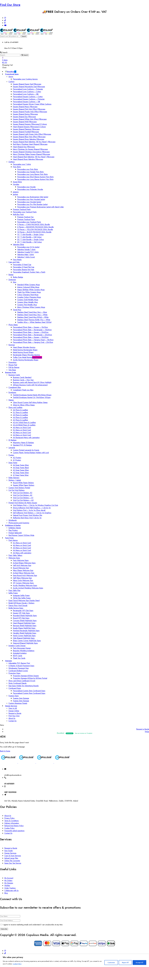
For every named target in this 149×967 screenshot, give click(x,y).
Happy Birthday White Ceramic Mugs (31, 289)
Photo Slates (13, 324)
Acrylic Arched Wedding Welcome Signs (28, 588)
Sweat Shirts (17, 182)
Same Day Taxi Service (12, 863)
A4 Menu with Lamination (22, 553)
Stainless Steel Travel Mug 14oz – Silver (32, 312)
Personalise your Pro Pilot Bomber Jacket (32, 204)
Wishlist (7, 885)
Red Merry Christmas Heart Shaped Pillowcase (30, 144)
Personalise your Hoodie (26, 187)
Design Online (14, 711)
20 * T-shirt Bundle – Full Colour (29, 242)
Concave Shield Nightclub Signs (25, 620)
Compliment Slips (15, 387)
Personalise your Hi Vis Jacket (28, 247)
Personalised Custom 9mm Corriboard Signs (29, 693)
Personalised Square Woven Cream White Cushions (32, 104)
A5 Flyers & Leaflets (20, 415)
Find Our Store (10, 5)
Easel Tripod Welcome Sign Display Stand (24, 600)
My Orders (8, 880)
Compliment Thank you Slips (23, 390)
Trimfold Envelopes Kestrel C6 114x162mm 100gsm (32, 397)
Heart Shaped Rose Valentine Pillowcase (28, 159)
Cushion (11, 81)
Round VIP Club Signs (21, 618)
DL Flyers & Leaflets (20, 412)
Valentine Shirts (18, 244)
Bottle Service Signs (16, 608)
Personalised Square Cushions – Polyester (29, 99)
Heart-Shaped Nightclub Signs (24, 623)
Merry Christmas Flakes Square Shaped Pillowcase (31, 154)
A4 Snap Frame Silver (21, 465)
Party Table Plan (14, 590)
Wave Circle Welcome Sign (23, 580)
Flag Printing (13, 530)
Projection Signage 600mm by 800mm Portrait (30, 678)
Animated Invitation (20, 653)
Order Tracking (9, 888)
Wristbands (13, 520)
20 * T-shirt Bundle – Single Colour (30, 239)
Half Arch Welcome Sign (22, 565)
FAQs (147, 731)
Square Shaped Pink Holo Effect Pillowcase (29, 109)
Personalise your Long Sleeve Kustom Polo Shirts (35, 179)
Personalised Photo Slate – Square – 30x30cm (30, 337)
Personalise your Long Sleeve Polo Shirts (32, 174)
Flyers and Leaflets (15, 407)
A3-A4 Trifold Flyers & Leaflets (24, 422)
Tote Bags (12, 370)
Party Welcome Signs (21, 560)
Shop (13, 71)
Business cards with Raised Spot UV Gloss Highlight (32, 382)
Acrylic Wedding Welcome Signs (25, 585)
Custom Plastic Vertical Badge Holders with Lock (31, 452)
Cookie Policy (17, 964)
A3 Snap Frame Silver (21, 470)
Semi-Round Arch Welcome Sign (25, 575)
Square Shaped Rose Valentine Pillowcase (28, 139)
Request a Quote (15, 713)
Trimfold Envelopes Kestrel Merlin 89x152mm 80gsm (32, 395)
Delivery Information (11, 823)
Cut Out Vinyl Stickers (17, 490)
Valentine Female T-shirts (26, 249)
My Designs (8, 883)
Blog (6, 893)
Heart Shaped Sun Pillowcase (24, 147)
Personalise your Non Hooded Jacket (31, 199)
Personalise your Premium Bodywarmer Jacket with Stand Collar (40, 207)
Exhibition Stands (15, 528)
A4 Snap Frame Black (21, 467)
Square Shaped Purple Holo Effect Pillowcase (30, 111)
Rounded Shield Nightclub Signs (25, 615)
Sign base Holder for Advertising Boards (24, 685)
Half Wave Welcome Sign (22, 578)
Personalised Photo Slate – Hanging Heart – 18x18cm (33, 340)
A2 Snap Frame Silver (21, 472)
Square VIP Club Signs (21, 613)
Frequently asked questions (14, 830)
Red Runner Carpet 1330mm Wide (21, 535)
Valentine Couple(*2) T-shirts (28, 252)
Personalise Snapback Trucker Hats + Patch (29, 272)
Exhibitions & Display (13, 525)
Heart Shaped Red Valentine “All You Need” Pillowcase (33, 157)
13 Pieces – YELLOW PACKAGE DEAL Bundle (35, 229)
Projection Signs (14, 673)
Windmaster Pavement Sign (19, 668)
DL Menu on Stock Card (22, 430)
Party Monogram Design (22, 648)
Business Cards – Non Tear (23, 380)
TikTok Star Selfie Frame (22, 598)
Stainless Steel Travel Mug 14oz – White (32, 314)
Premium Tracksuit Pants (22, 209)
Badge (11, 274)
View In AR (13, 708)
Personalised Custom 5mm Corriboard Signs (29, 690)
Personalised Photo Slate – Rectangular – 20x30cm (32, 335)
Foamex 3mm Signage (21, 698)
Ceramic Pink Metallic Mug (27, 304)
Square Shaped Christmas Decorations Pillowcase (31, 152)
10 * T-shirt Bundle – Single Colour (30, 234)
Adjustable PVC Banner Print (19, 663)
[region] (74, 960)
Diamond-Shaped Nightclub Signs (25, 643)
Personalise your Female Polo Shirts (30, 172)
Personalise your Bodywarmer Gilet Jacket (32, 197)
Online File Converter (12, 860)
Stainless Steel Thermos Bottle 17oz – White (33, 319)
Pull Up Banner (14, 367)
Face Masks (17, 259)
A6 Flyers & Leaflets (20, 410)
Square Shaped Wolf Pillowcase (25, 121)
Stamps (11, 400)
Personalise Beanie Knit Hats (23, 269)
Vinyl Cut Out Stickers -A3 (22, 492)
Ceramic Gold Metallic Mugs (27, 299)
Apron (11, 76)
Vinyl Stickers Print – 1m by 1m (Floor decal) (29, 510)
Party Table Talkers (15, 555)
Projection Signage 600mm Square (26, 675)
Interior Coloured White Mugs (28, 287)
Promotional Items (12, 74)
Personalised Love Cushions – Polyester (28, 89)
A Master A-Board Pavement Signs (21, 665)
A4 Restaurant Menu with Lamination (26, 437)
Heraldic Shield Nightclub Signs (24, 633)
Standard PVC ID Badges (22, 445)
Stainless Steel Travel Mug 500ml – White (33, 317)
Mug (14, 282)
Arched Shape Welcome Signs (24, 563)
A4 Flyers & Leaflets (20, 417)
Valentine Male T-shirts (25, 254)
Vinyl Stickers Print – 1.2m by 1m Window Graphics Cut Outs (35, 505)
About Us (12, 718)
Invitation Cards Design (17, 645)
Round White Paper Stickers (23, 482)
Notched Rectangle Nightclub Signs (26, 630)
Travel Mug (17, 309)
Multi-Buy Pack (18, 214)
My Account (8, 878)
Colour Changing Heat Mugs (27, 294)
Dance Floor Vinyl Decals (18, 605)
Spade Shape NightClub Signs (24, 628)
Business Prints (10, 372)
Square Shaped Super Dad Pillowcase (27, 84)
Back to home (5, 751)
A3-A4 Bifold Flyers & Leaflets (24, 425)
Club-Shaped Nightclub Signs (24, 638)
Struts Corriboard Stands (18, 683)
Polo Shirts (17, 167)
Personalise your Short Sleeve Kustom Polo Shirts (35, 177)
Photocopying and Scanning (19, 523)
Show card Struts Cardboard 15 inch (22, 680)
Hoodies (16, 184)
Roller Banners (14, 477)
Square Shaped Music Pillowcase (25, 106)
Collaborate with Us (11, 890)
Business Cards (14, 375)
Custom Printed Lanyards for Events (26, 450)
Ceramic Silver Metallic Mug (27, 302)
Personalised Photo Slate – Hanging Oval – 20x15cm (33, 342)
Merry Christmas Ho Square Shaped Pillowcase (30, 149)
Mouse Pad (13, 365)
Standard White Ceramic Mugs (28, 284)
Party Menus (13, 540)
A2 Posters (17, 457)
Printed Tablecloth (15, 533)
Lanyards (12, 447)
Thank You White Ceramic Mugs (29, 292)
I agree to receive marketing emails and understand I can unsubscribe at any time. (32, 924)
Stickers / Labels (15, 480)
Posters (11, 455)
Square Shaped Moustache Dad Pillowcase (29, 86)
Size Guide (8, 850)
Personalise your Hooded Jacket (29, 202)
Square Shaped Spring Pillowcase (25, 114)
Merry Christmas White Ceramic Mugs (31, 307)
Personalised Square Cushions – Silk (26, 101)
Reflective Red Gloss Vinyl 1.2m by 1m (27, 518)
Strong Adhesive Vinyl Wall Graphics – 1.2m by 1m (32, 507)
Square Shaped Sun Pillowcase (24, 116)
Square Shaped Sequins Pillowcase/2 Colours (30, 124)
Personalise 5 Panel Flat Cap (23, 267)
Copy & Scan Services (12, 855)
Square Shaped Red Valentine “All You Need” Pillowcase (34, 141)
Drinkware (12, 279)
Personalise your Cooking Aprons (25, 79)
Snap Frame (13, 462)
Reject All (125, 962)
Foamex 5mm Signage (21, 701)
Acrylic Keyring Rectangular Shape (25, 360)
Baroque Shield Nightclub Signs (24, 625)
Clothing (12, 162)
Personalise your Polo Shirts (27, 169)
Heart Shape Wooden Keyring (24, 347)
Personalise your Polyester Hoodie (30, 189)
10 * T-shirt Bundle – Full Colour (29, 237)
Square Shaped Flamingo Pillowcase (26, 129)
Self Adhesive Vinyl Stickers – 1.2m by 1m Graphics (32, 513)
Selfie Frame (13, 593)
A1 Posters (17, 460)
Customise (111, 962)
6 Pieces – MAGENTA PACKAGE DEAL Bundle (35, 227)
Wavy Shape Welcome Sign (23, 570)
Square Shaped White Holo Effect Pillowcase (30, 119)
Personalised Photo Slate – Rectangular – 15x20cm (32, 330)
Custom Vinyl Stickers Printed (19, 487)
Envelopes (12, 392)
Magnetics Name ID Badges (23, 442)
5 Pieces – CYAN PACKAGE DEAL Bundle (33, 224)
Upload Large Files (11, 858)
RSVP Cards (17, 655)
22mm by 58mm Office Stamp (24, 405)
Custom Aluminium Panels (18, 703)
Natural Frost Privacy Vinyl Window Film (27, 515)
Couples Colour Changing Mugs (29, 297)
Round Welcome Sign (21, 568)
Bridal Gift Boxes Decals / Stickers (21, 603)
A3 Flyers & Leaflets (20, 420)
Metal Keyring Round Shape (23, 352)
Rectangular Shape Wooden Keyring (26, 355)
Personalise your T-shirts (22, 164)
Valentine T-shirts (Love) (26, 257)
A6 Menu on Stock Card (22, 427)
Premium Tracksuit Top (25, 217)
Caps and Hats (14, 262)
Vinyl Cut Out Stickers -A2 (22, 495)
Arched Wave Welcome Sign (23, 573)
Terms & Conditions (11, 820)
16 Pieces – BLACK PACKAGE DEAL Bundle (34, 232)
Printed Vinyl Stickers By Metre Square (23, 502)
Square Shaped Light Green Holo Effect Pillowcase (32, 134)
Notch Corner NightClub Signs (24, 635)
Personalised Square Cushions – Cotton (28, 96)
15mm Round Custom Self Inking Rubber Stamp (30, 402)
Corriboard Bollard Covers (18, 670)
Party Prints (9, 538)
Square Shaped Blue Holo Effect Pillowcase (29, 136)
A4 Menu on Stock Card (22, 435)
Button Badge (18, 277)
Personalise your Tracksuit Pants (25, 212)
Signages (8, 661)
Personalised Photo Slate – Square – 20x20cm (30, 332)
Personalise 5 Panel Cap (22, 264)
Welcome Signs (14, 558)
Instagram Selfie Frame (21, 595)
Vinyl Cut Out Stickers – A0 (23, 500)
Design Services (11, 706)
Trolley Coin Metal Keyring (27, 357)
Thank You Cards (19, 658)
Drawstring (12, 362)
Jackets (15, 194)
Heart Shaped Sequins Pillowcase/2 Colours (29, 126)
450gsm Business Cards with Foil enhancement (30, 385)
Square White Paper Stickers (23, 485)
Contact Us (12, 721)
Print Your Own (14, 716)
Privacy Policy (9, 818)
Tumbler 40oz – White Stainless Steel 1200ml (34, 322)
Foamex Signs (14, 696)
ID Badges (12, 440)
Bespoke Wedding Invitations (23, 650)
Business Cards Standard (22, 377)
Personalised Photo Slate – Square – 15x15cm (30, 327)
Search (24, 36)
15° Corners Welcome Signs (23, 583)
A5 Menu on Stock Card (22, 432)
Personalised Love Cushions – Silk (26, 94)
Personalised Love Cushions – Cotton (27, 91)
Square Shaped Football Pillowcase (26, 131)
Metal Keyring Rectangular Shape (25, 350)
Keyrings (12, 345)
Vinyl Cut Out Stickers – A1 (23, 497)
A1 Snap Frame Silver (21, 475)
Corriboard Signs (15, 688)
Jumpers (16, 192)
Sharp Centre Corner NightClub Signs (27, 640)
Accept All (139, 962)
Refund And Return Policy (14, 825)
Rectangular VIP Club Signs (23, 610)
